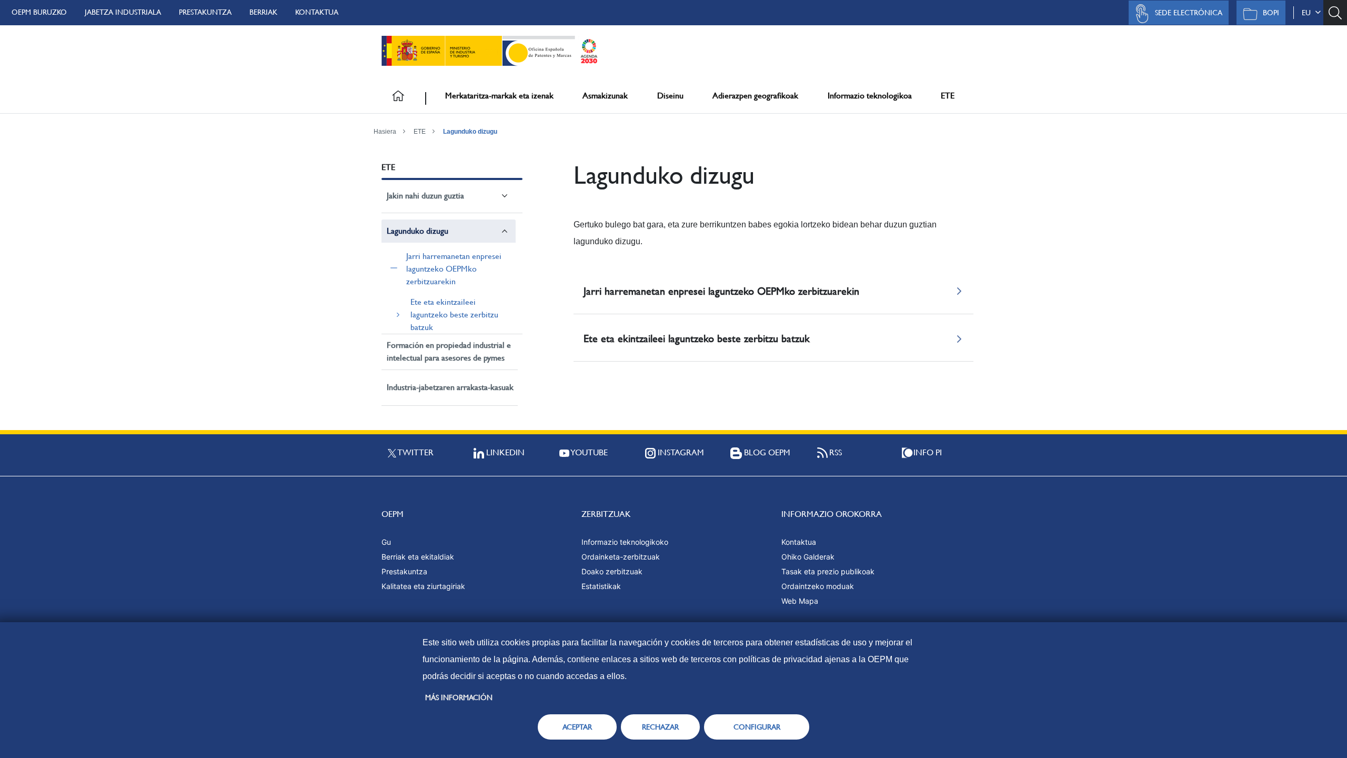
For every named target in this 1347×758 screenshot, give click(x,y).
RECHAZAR (660, 727)
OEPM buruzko (39, 12)
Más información (458, 697)
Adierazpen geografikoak (755, 96)
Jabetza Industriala (123, 12)
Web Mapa (799, 600)
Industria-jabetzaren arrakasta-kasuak (450, 387)
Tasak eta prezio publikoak (827, 571)
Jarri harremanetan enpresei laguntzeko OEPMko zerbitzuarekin (453, 268)
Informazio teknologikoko (624, 541)
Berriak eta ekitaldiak (417, 556)
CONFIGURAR (756, 727)
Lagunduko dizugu (470, 131)
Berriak (263, 12)
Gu (386, 541)
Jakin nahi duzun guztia (425, 196)
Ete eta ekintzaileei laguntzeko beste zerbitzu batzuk (454, 314)
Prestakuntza (205, 12)
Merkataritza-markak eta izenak (499, 96)
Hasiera (385, 131)
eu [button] (1308, 12)
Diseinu (670, 96)
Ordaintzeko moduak (817, 586)
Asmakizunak (605, 96)
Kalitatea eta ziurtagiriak (423, 586)
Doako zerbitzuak (611, 571)
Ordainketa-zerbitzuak (620, 556)
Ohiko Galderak (808, 556)
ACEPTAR (577, 727)
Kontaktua (316, 12)
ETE (947, 96)
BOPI (1271, 12)
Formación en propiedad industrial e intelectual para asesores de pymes (449, 351)
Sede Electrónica (1188, 12)
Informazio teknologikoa (870, 96)
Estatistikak (601, 586)
